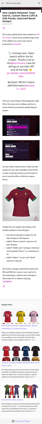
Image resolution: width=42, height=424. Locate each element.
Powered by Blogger (22, 421)
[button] (3, 28)
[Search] (39, 3)
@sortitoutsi (18, 63)
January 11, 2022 (25, 87)
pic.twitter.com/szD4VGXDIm (21, 74)
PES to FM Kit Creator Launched (12, 400)
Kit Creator (7, 281)
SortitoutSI (16, 44)
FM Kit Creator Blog (13, 3)
